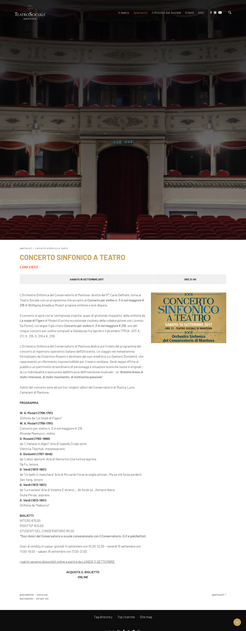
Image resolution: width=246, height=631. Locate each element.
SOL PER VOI (42, 598)
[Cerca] (229, 12)
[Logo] (30, 12)
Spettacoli (26, 248)
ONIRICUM (42, 594)
